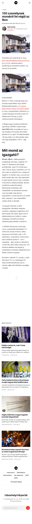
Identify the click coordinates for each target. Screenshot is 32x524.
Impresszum (11, 472)
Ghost (20, 482)
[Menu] (29, 2)
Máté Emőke (11, 27)
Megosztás (11, 30)
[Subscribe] (28, 508)
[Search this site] (3, 2)
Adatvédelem (7, 475)
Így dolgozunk (18, 475)
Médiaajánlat (21, 472)
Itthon (4, 9)
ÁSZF (27, 475)
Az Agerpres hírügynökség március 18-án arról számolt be (15, 108)
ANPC (16, 478)
